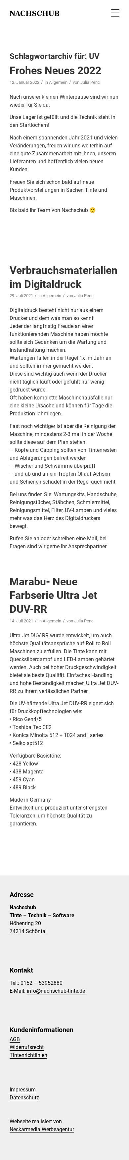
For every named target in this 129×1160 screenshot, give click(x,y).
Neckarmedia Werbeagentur (42, 1129)
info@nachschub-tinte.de (56, 991)
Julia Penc (90, 82)
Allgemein (58, 82)
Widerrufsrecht (27, 1047)
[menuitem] (112, 13)
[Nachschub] (53, 13)
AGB (15, 1039)
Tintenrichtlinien (28, 1055)
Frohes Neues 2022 (55, 70)
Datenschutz (24, 1097)
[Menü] (112, 13)
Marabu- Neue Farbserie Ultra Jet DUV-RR (53, 595)
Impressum (23, 1089)
